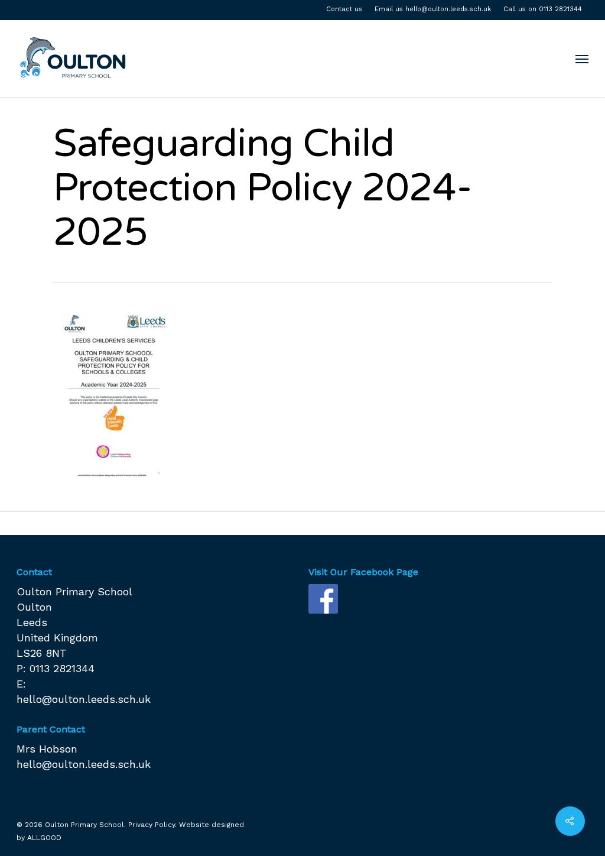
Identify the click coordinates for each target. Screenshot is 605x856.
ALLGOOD (44, 838)
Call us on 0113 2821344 (542, 9)
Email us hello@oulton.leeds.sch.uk (433, 9)
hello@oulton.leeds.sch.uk (84, 699)
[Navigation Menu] (581, 58)
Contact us (344, 9)
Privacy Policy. (152, 825)
